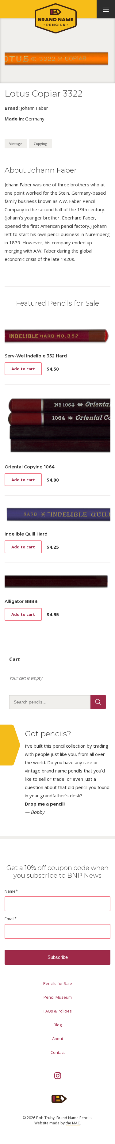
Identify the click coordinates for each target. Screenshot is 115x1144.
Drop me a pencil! (45, 804)
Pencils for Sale (57, 983)
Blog (58, 1025)
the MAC (73, 1123)
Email (11, 918)
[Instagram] (57, 1075)
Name (11, 891)
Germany (34, 119)
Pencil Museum (58, 997)
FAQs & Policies (58, 1011)
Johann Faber (34, 108)
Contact (58, 1052)
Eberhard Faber (78, 218)
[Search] (98, 702)
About (57, 1038)
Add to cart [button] (23, 369)
